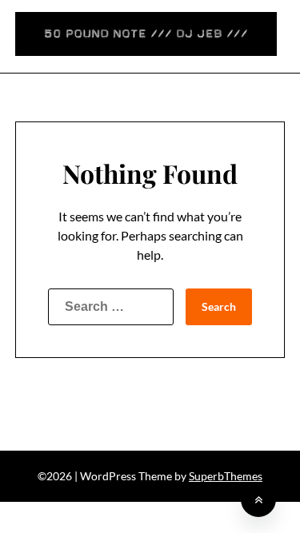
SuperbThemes (225, 476)
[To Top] (258, 499)
